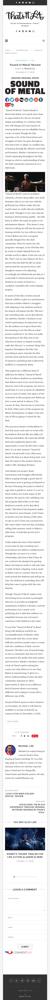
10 (36, 877)
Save (36, 736)
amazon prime (12, 721)
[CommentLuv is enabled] (19, 952)
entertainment (22, 50)
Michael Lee (29, 68)
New (32, 60)
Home (7, 50)
